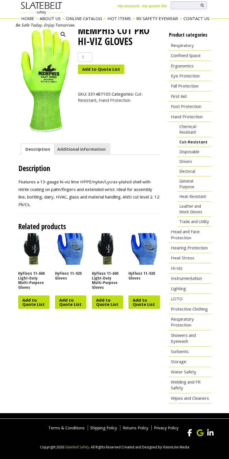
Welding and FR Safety (186, 385)
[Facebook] (189, 433)
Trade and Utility (194, 221)
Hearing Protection (189, 247)
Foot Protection (186, 106)
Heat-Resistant (192, 196)
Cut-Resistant (193, 142)
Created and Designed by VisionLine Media (155, 447)
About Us (50, 18)
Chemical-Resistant (188, 129)
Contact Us (196, 18)
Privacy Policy (166, 427)
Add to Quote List (101, 69)
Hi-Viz (176, 268)
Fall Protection (185, 86)
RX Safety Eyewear (157, 18)
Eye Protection (185, 76)
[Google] (200, 433)
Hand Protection (114, 100)
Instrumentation (186, 278)
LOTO (177, 298)
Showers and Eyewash (183, 338)
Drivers (185, 161)
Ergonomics (182, 65)
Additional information (81, 149)
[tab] (37, 149)
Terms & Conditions (66, 427)
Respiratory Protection (182, 322)
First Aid (179, 96)
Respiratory (182, 45)
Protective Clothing (189, 309)
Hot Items (119, 18)
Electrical (187, 171)
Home (27, 18)
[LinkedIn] (210, 433)
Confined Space (186, 55)
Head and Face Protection (185, 234)
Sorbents (180, 351)
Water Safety (183, 372)
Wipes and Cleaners (190, 398)
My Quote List (154, 5)
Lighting (178, 288)
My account (128, 5)
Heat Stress (182, 258)
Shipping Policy (103, 427)
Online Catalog (84, 18)
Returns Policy (135, 427)
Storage (178, 361)
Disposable (189, 151)
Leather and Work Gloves (190, 209)
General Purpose (186, 183)
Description (37, 149)
